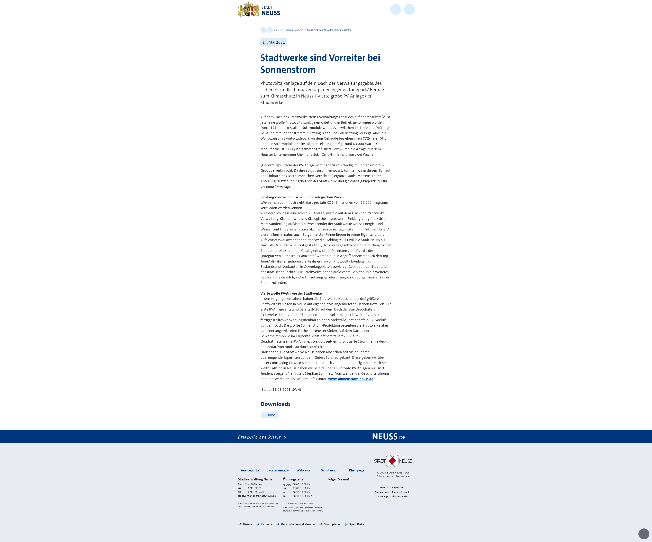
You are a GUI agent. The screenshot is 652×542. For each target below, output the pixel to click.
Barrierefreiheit (400, 492)
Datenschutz (382, 492)
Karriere (266, 524)
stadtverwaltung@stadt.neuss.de (257, 496)
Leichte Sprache (399, 496)
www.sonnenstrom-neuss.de (350, 378)
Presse (277, 29)
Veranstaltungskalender (298, 524)
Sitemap (383, 496)
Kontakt (384, 487)
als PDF (272, 415)
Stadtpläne (332, 524)
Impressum (398, 487)
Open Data (356, 524)
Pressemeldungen (294, 29)
